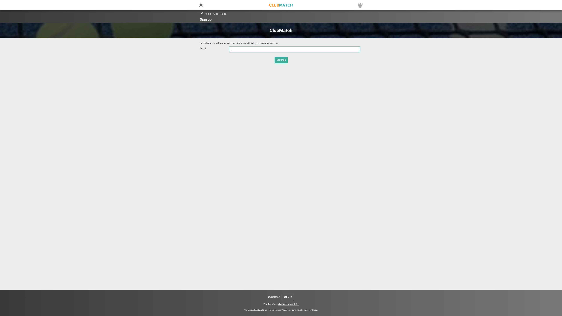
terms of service (301, 310)
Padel (224, 13)
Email (203, 48)
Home (208, 13)
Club (215, 13)
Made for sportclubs (288, 304)
